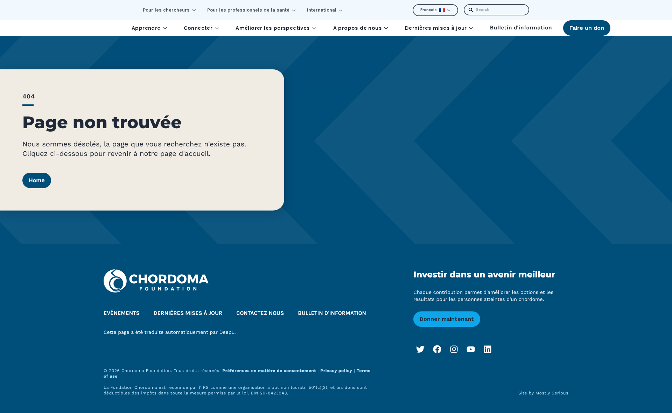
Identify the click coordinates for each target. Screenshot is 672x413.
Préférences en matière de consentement (269, 370)
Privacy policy (336, 370)
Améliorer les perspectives (273, 28)
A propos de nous (357, 28)
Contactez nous (260, 313)
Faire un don (586, 28)
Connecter (198, 28)
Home (37, 180)
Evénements (122, 313)
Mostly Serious (552, 393)
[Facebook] (437, 349)
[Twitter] (420, 349)
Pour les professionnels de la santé (248, 10)
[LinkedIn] (488, 349)
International (321, 10)
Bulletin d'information (521, 28)
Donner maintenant (447, 319)
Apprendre (146, 28)
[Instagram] (454, 349)
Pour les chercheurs (166, 10)
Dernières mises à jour (436, 28)
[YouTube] (471, 349)
